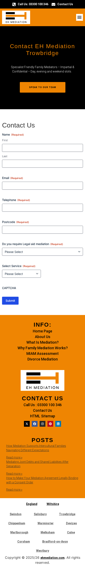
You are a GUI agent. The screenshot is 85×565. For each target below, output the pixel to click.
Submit (10, 300)
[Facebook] (35, 424)
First (5, 140)
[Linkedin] (58, 424)
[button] (79, 17)
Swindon (15, 514)
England (31, 504)
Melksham (48, 532)
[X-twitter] (27, 424)
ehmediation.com (52, 557)
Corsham (23, 541)
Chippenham (16, 523)
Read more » (14, 457)
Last (4, 156)
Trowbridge (67, 514)
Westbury (42, 550)
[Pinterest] (50, 424)
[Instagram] (42, 424)
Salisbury (40, 514)
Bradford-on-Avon (55, 541)
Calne (71, 532)
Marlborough (19, 532)
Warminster (46, 523)
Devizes (71, 523)
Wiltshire (53, 504)
